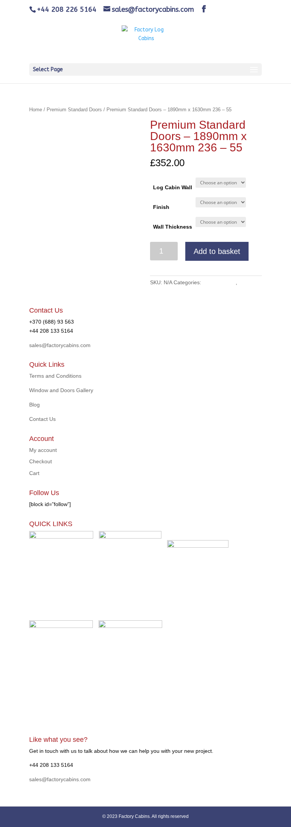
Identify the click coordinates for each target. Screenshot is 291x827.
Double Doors (219, 282)
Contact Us (42, 419)
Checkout (40, 461)
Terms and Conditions (55, 376)
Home (35, 109)
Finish (161, 207)
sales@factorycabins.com (60, 345)
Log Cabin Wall (172, 187)
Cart (34, 473)
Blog (34, 405)
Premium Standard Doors (74, 109)
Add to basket (217, 251)
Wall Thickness (172, 227)
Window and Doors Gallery (61, 390)
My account (43, 450)
